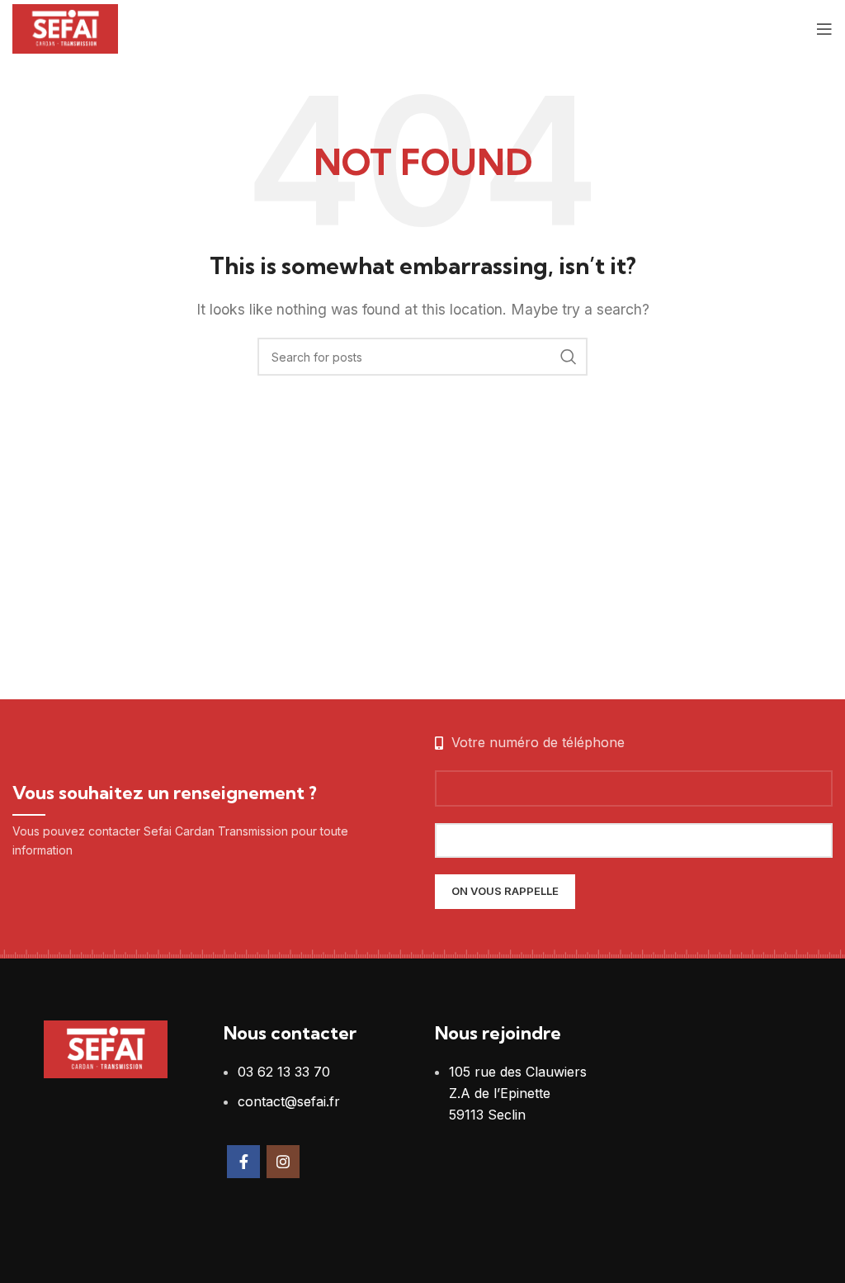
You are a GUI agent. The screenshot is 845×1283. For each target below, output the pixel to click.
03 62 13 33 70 (284, 1071)
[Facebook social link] (243, 1161)
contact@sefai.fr (289, 1101)
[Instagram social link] (283, 1161)
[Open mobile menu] (824, 28)
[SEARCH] (569, 357)
